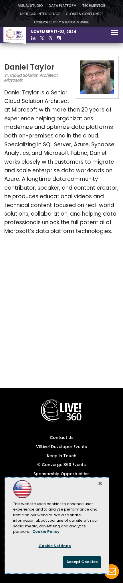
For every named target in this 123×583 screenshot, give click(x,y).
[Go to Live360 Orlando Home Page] (14, 42)
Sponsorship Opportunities (61, 474)
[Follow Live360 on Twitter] (42, 38)
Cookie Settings (55, 546)
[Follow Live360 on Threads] (50, 38)
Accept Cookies (82, 562)
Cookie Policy (45, 532)
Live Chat (111, 571)
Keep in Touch (61, 456)
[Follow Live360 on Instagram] (58, 38)
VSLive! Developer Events (61, 447)
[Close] (100, 483)
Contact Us (62, 438)
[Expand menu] (115, 33)
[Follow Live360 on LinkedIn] (33, 38)
